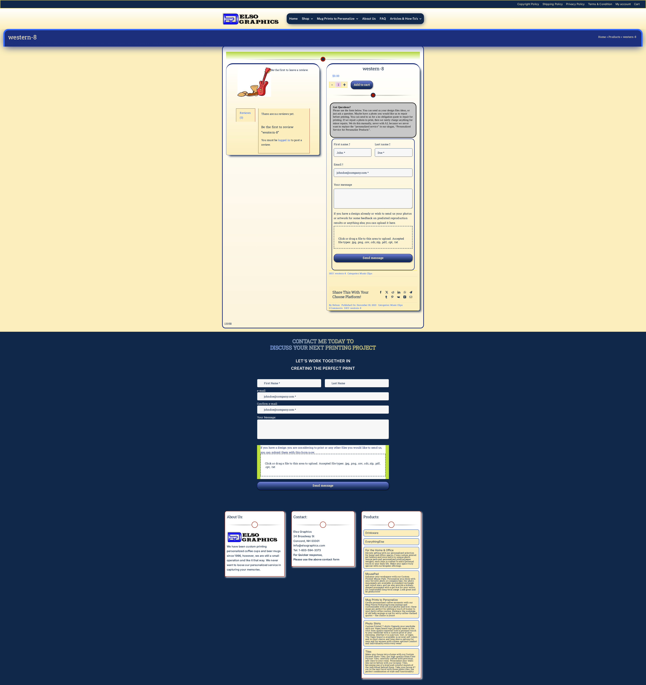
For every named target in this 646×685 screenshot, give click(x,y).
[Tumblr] (386, 297)
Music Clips (366, 273)
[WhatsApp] (405, 292)
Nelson (336, 305)
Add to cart (362, 85)
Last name (382, 144)
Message (263, 415)
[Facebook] (381, 292)
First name (342, 144)
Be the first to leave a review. (289, 70)
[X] (387, 292)
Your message (343, 184)
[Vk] (398, 297)
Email (338, 164)
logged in (284, 140)
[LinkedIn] (399, 292)
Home (602, 37)
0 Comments (336, 308)
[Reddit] (393, 292)
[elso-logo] (250, 11)
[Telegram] (411, 292)
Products (614, 37)
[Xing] (405, 297)
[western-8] (254, 82)
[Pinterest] (392, 297)
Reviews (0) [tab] (245, 115)
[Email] (411, 297)
